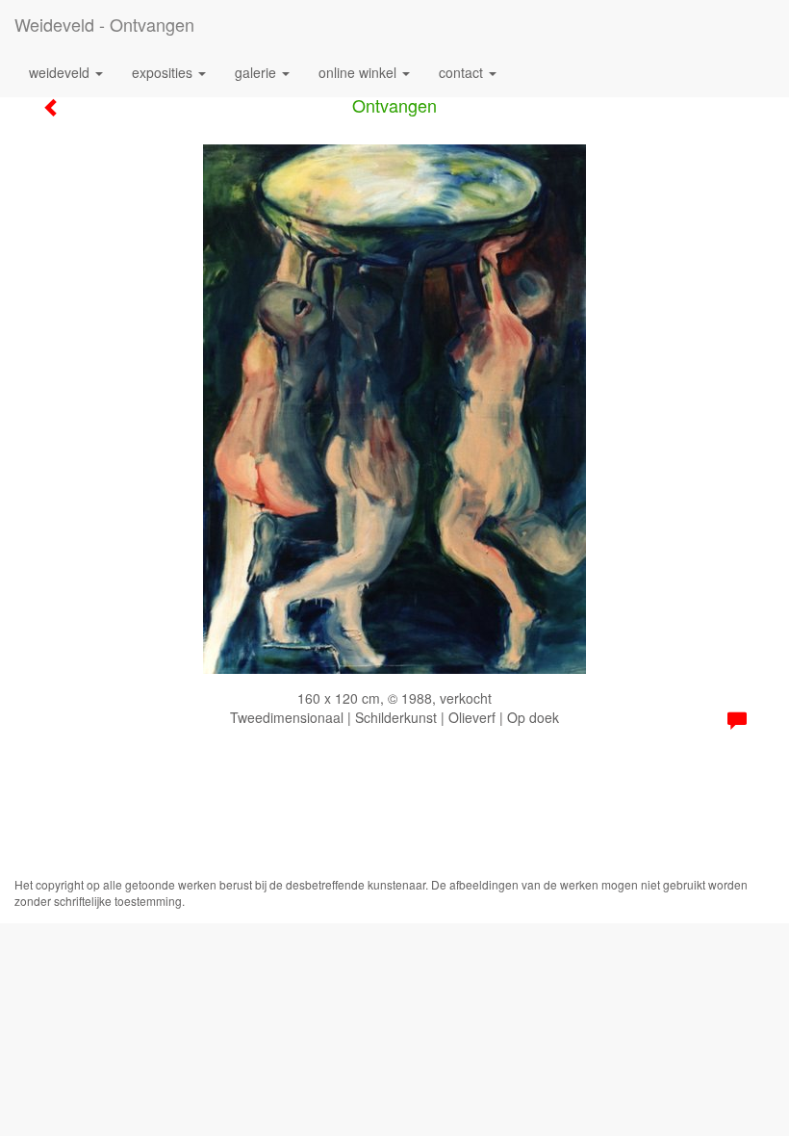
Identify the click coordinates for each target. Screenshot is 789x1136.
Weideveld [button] (61, 72)
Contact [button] (463, 72)
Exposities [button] (164, 72)
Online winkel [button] (359, 72)
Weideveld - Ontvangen (104, 24)
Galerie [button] (257, 72)
